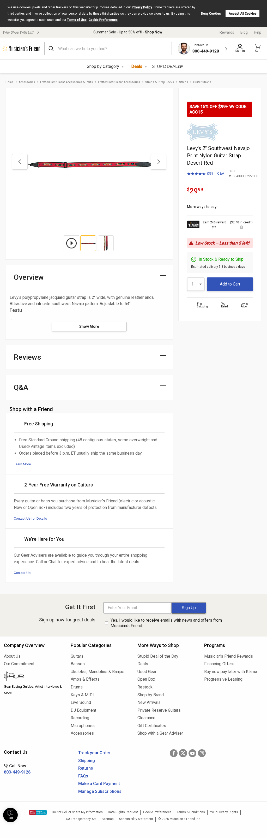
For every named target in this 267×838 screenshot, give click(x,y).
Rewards (227, 32)
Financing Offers (219, 663)
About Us (12, 656)
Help (257, 32)
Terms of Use (77, 20)
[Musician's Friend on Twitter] (183, 753)
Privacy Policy (142, 7)
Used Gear (146, 671)
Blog (244, 32)
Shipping (86, 760)
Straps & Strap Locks (159, 82)
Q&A (220, 173)
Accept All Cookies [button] (243, 13)
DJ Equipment (83, 710)
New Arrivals (149, 702)
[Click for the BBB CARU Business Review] (38, 812)
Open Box (146, 679)
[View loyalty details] (241, 228)
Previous (20, 162)
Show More (89, 326)
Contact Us (22, 573)
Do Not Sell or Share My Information (77, 812)
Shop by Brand (150, 694)
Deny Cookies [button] (211, 13)
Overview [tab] (29, 277)
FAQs (83, 776)
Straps (183, 82)
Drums (77, 687)
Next (158, 162)
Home (9, 82)
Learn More (22, 464)
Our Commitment (19, 663)
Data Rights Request (123, 812)
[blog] (33, 676)
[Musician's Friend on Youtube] (192, 753)
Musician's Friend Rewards (228, 656)
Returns (85, 768)
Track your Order (94, 752)
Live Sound (81, 702)
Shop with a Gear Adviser (160, 733)
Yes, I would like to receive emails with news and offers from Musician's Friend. (166, 623)
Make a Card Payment (99, 783)
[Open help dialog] (10, 815)
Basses (78, 663)
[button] (257, 48)
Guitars (77, 656)
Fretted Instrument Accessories (119, 82)
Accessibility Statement (136, 819)
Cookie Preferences (103, 20)
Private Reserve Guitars (159, 710)
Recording (80, 717)
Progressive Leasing (223, 679)
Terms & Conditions (191, 812)
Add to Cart (230, 284)
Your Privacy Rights (224, 812)
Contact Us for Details (30, 518)
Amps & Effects (85, 679)
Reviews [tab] (27, 357)
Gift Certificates (151, 725)
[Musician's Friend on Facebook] (173, 753)
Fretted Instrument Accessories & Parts (66, 82)
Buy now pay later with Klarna (230, 671)
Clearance (146, 717)
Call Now (17, 769)
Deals (136, 66)
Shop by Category (103, 66)
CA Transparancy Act (81, 819)
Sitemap (107, 819)
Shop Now (153, 32)
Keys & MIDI (82, 694)
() (200, 173)
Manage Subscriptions (100, 791)
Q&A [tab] (21, 387)
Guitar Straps (202, 82)
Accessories (27, 82)
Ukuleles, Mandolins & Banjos (97, 671)
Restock (145, 687)
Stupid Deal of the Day (157, 656)
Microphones (83, 725)
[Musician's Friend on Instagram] (202, 753)
